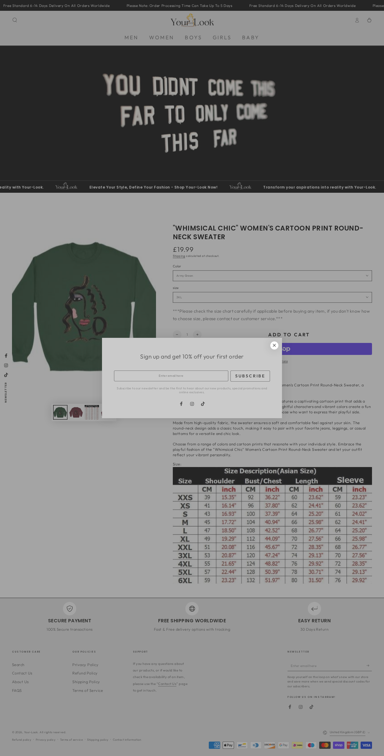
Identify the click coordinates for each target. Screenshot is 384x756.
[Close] (274, 345)
